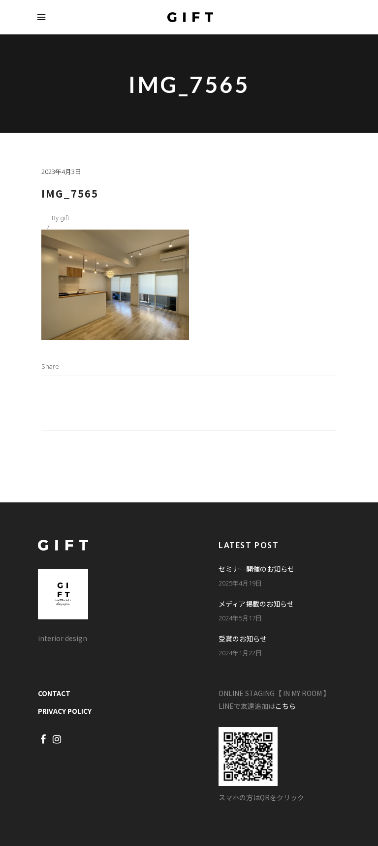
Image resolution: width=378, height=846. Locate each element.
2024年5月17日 (240, 617)
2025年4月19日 (240, 583)
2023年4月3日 (61, 171)
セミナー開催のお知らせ (256, 569)
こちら (285, 706)
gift (64, 217)
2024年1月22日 (240, 652)
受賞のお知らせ (243, 638)
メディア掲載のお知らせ (256, 604)
